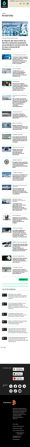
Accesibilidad (16, 439)
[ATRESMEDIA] (15, 403)
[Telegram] (24, 387)
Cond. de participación (18, 430)
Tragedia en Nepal (19, 1)
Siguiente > (23, 279)
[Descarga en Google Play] (18, 370)
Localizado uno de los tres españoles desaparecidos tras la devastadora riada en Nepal (17, 315)
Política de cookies (17, 428)
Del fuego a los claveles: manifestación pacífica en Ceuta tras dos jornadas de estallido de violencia (17, 296)
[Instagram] (11, 392)
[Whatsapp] (20, 387)
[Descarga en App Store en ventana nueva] (18, 375)
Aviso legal (15, 424)
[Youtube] (20, 392)
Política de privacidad (18, 426)
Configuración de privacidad (20, 433)
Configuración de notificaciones (17, 436)
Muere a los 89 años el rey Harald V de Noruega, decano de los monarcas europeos (17, 322)
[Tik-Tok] (15, 392)
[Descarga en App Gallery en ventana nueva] (18, 380)
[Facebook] (15, 387)
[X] (11, 387)
